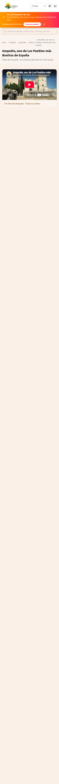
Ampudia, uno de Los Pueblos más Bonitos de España (46, 42)
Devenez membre (32, 24)
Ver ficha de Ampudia (14, 103)
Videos (32, 42)
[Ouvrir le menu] (49, 6)
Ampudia (22, 42)
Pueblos (12, 42)
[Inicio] (11, 6)
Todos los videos (32, 103)
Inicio (4, 42)
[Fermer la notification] (44, 24)
